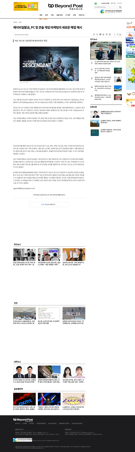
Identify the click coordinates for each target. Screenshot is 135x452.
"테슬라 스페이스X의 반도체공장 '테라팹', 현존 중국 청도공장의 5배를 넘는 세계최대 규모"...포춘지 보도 (49, 408)
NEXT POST (43, 19)
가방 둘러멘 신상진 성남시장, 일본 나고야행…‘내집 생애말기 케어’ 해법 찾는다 (49, 264)
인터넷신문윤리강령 (77, 423)
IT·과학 (67, 15)
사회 (52, 15)
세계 (74, 15)
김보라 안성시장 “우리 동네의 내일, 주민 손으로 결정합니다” (73, 264)
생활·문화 (59, 15)
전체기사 (81, 15)
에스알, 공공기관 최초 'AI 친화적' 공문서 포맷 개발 (49, 322)
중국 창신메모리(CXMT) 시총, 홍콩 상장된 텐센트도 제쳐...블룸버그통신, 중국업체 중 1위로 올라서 (24, 408)
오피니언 (93, 107)
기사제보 (24, 423)
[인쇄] (120, 34)
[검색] (120, 7)
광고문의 (119, 3)
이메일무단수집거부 (64, 423)
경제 (40, 15)
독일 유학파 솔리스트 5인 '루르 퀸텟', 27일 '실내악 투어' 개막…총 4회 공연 (24, 264)
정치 (46, 15)
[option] (26, 6)
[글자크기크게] (117, 34)
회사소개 (113, 3)
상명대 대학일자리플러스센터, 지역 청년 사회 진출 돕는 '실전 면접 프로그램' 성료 (49, 381)
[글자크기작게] (114, 34)
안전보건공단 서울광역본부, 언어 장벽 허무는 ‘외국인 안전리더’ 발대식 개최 (24, 322)
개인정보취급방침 (41, 423)
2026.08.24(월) (105, 3)
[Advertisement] (49, 131)
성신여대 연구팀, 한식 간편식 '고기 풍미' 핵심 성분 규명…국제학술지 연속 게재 (74, 381)
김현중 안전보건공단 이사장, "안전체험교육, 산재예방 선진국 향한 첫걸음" (74, 322)
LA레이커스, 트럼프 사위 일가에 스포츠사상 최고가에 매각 (73, 408)
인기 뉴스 (93, 39)
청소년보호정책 (52, 423)
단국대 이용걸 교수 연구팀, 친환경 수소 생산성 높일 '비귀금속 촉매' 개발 (24, 381)
